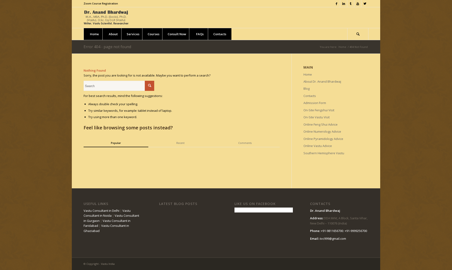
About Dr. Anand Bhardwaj (322, 81)
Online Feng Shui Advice (320, 124)
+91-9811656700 (332, 231)
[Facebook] (336, 3)
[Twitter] (364, 3)
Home (342, 47)
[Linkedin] (343, 3)
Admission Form (314, 103)
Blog (306, 88)
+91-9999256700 (356, 231)
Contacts (309, 96)
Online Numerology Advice (322, 131)
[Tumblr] (350, 3)
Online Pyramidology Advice (323, 139)
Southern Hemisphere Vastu (323, 153)
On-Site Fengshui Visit (318, 110)
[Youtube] (357, 3)
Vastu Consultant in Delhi (101, 210)
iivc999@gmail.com (333, 238)
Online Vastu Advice (317, 146)
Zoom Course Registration (101, 3)
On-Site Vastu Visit (316, 117)
